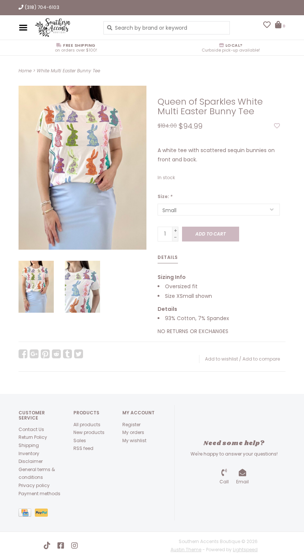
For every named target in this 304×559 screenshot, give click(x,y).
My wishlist (134, 440)
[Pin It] (45, 353)
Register (131, 424)
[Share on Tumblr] (67, 353)
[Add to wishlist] (277, 126)
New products (89, 432)
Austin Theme (186, 549)
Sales (79, 440)
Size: (165, 196)
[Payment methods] (27, 514)
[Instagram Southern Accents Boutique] (74, 545)
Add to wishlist (221, 359)
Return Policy (33, 437)
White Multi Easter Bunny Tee (68, 71)
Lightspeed (245, 549)
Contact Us (31, 429)
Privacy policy (34, 485)
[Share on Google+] (34, 353)
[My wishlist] (267, 25)
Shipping (29, 445)
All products (86, 424)
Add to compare (261, 359)
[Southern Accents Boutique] (63, 27)
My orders (133, 432)
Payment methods (39, 493)
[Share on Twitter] (78, 353)
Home (25, 71)
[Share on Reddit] (56, 353)
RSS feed (83, 448)
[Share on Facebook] (23, 353)
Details (168, 257)
